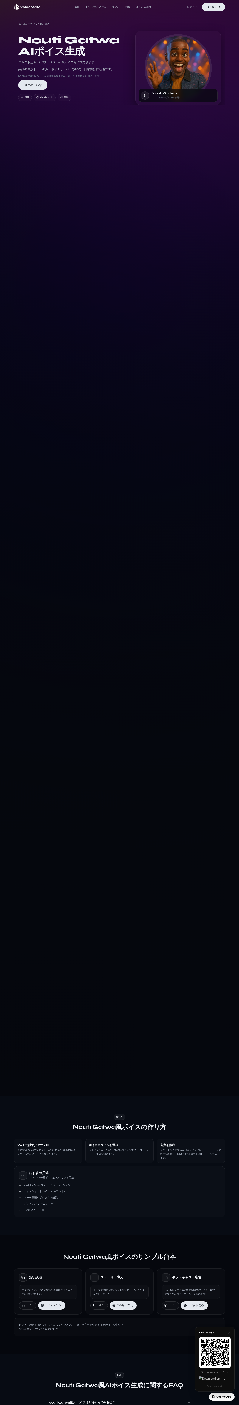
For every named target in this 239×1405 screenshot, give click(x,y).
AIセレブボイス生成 (95, 6)
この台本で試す (53, 1305)
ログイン (192, 6)
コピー (29, 1305)
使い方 (116, 6)
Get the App (224, 1396)
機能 (76, 6)
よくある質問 (143, 6)
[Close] (229, 1332)
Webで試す (35, 85)
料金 (127, 6)
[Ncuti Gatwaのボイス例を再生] (145, 95)
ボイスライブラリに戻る (36, 24)
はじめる (211, 6)
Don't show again (215, 1386)
